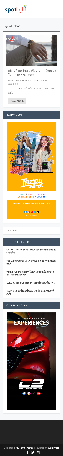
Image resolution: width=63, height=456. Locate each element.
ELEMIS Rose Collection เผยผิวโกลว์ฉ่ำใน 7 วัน (30, 282)
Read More (17, 101)
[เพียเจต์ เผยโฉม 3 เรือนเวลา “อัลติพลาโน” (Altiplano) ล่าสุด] (31, 50)
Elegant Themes (25, 448)
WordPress (53, 448)
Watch (45, 80)
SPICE (39, 80)
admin (20, 80)
